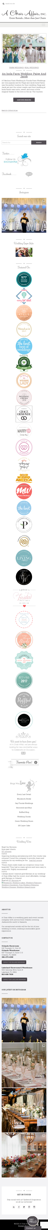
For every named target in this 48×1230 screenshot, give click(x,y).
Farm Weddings (16, 67)
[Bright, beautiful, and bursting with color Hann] (24, 1155)
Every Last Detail (24, 794)
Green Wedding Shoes (24, 821)
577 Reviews (14, 880)
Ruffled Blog (24, 812)
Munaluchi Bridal (24, 799)
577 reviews (6, 851)
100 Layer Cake (24, 825)
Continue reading (24, 100)
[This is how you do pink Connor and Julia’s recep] (24, 1065)
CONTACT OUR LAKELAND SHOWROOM (14, 979)
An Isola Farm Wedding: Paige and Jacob (24, 75)
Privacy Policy (24, 1226)
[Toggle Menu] (43, 25)
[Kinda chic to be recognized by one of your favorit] (24, 220)
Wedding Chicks (24, 816)
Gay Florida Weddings (24, 803)
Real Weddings (32, 67)
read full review (35, 860)
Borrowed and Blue (24, 808)
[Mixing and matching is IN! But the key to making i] (24, 1110)
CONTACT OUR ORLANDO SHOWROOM (14, 962)
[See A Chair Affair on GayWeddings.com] (24, 447)
